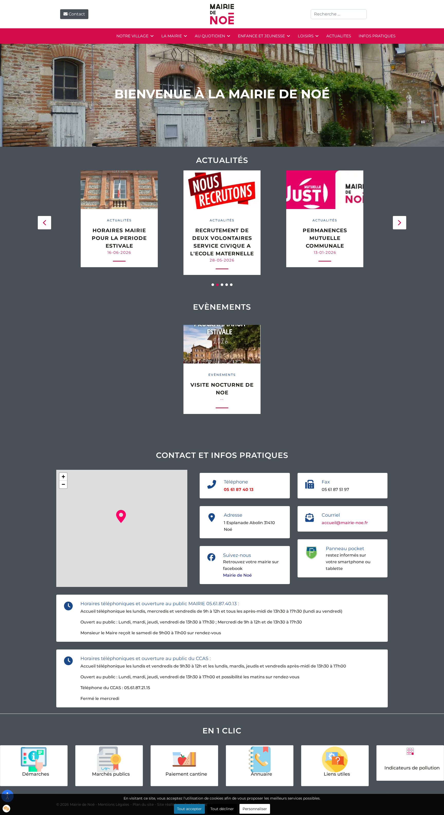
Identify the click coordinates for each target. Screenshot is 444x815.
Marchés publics (111, 774)
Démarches (35, 774)
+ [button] (63, 476)
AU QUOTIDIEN (210, 35)
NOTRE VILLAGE (132, 35)
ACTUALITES (338, 35)
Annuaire (261, 774)
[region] (222, 222)
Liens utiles (337, 774)
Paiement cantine (186, 774)
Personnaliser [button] (255, 809)
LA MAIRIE (171, 35)
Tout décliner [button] (222, 809)
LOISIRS (305, 35)
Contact (76, 14)
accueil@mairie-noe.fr (345, 522)
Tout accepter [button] (189, 809)
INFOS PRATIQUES (377, 35)
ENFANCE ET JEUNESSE (261, 35)
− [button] (63, 484)
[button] (44, 222)
